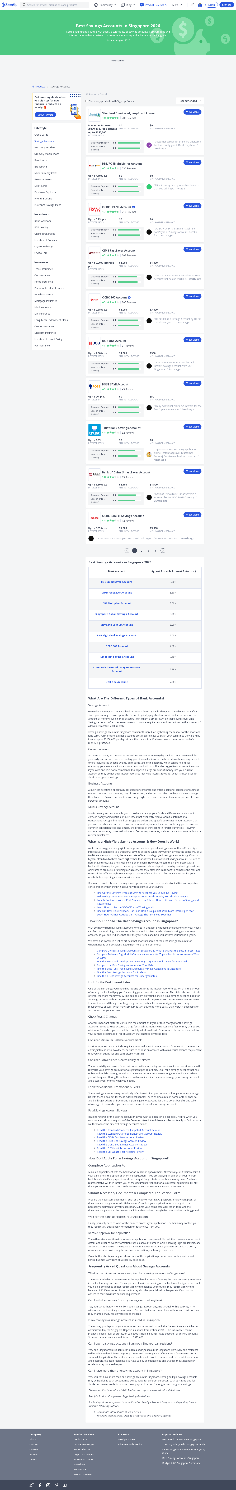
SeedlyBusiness (126, 1439)
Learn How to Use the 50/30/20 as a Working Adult (125, 907)
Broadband (40, 166)
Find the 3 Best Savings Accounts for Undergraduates (127, 976)
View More (192, 112)
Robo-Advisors (42, 221)
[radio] (108, 118)
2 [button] (141, 550)
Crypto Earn (41, 252)
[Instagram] (48, 1485)
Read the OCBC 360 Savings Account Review (122, 1144)
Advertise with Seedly (130, 1444)
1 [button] (134, 550)
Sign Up (226, 4)
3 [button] (148, 550)
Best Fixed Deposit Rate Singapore (181, 1439)
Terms (33, 1459)
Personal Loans (43, 179)
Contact (34, 1444)
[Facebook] (40, 1485)
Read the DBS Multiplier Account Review (119, 1148)
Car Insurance (42, 275)
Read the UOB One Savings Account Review (121, 1141)
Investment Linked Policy (48, 339)
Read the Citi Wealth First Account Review (120, 1151)
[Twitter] (32, 1485)
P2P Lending (41, 227)
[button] (127, 550)
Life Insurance (42, 313)
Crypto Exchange (43, 246)
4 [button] (155, 550)
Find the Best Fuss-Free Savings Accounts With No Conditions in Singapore (139, 968)
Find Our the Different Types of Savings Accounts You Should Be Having (137, 892)
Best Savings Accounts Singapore (181, 1458)
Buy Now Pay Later (45, 192)
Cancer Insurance (44, 326)
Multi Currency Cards (46, 173)
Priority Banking (43, 198)
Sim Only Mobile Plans (46, 153)
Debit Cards (41, 185)
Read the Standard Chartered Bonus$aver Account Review (129, 1133)
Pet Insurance (42, 345)
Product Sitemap (83, 1474)
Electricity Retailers (44, 147)
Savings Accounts (44, 141)
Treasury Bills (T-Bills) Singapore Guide (183, 1444)
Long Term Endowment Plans (51, 320)
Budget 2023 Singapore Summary (181, 1463)
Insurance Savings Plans (47, 205)
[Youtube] (65, 1485)
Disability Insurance (45, 332)
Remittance (40, 160)
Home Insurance (43, 281)
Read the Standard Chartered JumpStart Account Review (128, 1130)
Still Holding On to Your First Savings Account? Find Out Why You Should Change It (143, 896)
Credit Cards (41, 134)
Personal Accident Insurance (50, 288)
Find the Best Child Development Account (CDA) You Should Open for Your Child (142, 961)
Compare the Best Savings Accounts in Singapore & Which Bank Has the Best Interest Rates (148, 950)
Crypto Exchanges (84, 1454)
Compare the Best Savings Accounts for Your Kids (125, 965)
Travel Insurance (43, 269)
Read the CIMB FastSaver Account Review (120, 1137)
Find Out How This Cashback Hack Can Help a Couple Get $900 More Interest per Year (145, 911)
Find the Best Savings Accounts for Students (122, 972)
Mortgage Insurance (45, 300)
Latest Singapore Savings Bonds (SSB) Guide (183, 1451)
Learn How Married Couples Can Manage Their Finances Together (134, 914)
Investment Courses (45, 240)
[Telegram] (56, 1485)
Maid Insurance (42, 307)
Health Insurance (43, 294)
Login (211, 4)
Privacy (33, 1454)
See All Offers (45, 114)
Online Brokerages (44, 233)
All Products (38, 86)
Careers (34, 1449)
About (33, 1439)
